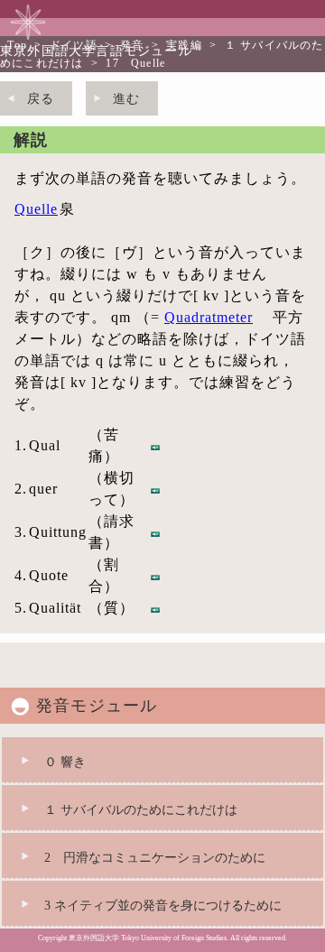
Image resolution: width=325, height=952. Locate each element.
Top (17, 45)
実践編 (184, 45)
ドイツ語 (74, 45)
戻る (40, 99)
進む (126, 99)
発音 (132, 45)
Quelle (36, 209)
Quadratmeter (208, 317)
